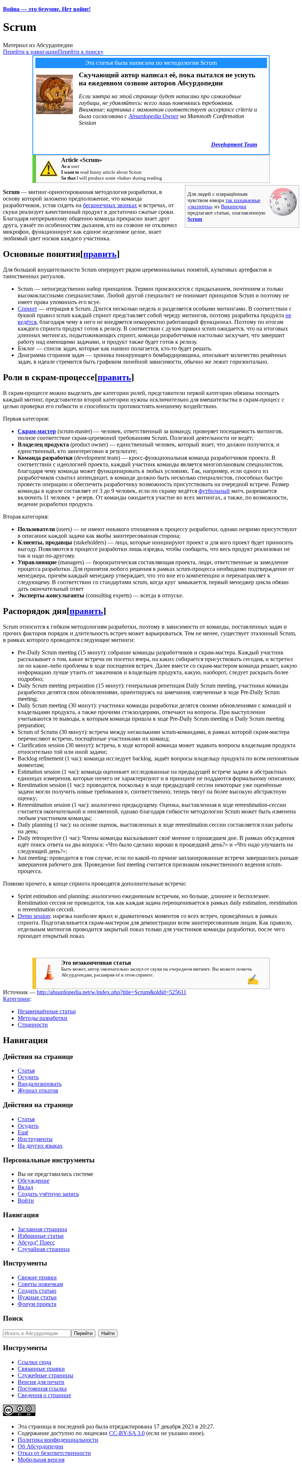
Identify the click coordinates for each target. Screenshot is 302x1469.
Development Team (234, 144)
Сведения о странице (44, 1395)
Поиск (13, 1318)
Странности (33, 1024)
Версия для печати (41, 1382)
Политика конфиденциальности (58, 1440)
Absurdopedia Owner (154, 116)
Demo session (34, 916)
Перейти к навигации (30, 52)
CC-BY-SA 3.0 (127, 1433)
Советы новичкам (40, 1284)
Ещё (23, 1132)
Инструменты (35, 1139)
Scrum (194, 219)
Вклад (25, 1187)
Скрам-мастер (37, 431)
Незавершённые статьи (47, 1011)
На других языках (40, 1146)
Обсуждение (33, 1180)
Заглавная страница (42, 1229)
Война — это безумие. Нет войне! (47, 9)
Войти (26, 1200)
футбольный (214, 491)
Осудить (28, 1077)
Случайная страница (44, 1249)
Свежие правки (37, 1277)
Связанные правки (41, 1369)
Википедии (233, 206)
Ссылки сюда (34, 1362)
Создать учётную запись (48, 1194)
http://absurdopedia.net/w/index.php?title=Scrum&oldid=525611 (111, 992)
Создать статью (37, 1291)
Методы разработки (42, 1018)
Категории (16, 999)
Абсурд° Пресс (36, 1242)
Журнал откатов (38, 1090)
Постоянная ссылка (42, 1388)
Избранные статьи (41, 1236)
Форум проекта (37, 1304)
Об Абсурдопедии (40, 1446)
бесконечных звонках (110, 205)
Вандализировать (40, 1084)
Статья (26, 1070)
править (100, 254)
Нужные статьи (37, 1297)
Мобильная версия (41, 1459)
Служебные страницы (45, 1375)
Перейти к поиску (80, 52)
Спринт (27, 309)
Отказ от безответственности (54, 1453)
